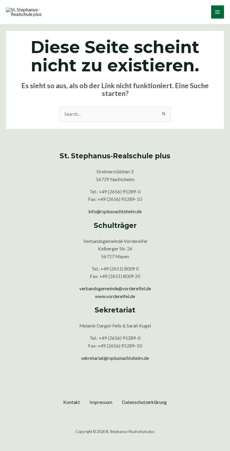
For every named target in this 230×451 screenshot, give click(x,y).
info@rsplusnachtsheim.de (115, 211)
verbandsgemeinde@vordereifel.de (115, 288)
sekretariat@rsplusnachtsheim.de (115, 358)
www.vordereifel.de (115, 296)
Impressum (101, 402)
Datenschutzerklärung (144, 402)
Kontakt (71, 402)
